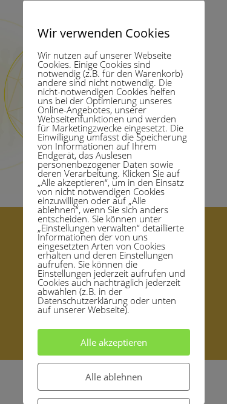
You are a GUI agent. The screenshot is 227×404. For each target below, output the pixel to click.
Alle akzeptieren (114, 342)
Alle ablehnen (113, 376)
